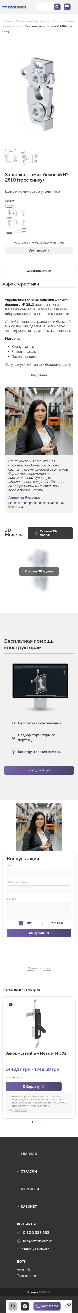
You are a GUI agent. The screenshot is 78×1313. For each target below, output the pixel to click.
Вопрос (11, 898)
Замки (56, 21)
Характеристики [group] (39, 270)
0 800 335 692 (49, 1306)
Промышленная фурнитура (32, 21)
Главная (7, 21)
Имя (9, 865)
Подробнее (39, 375)
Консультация (39, 770)
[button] (32, 1122)
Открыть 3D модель (39, 571)
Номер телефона (17, 882)
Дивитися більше (17, 1109)
